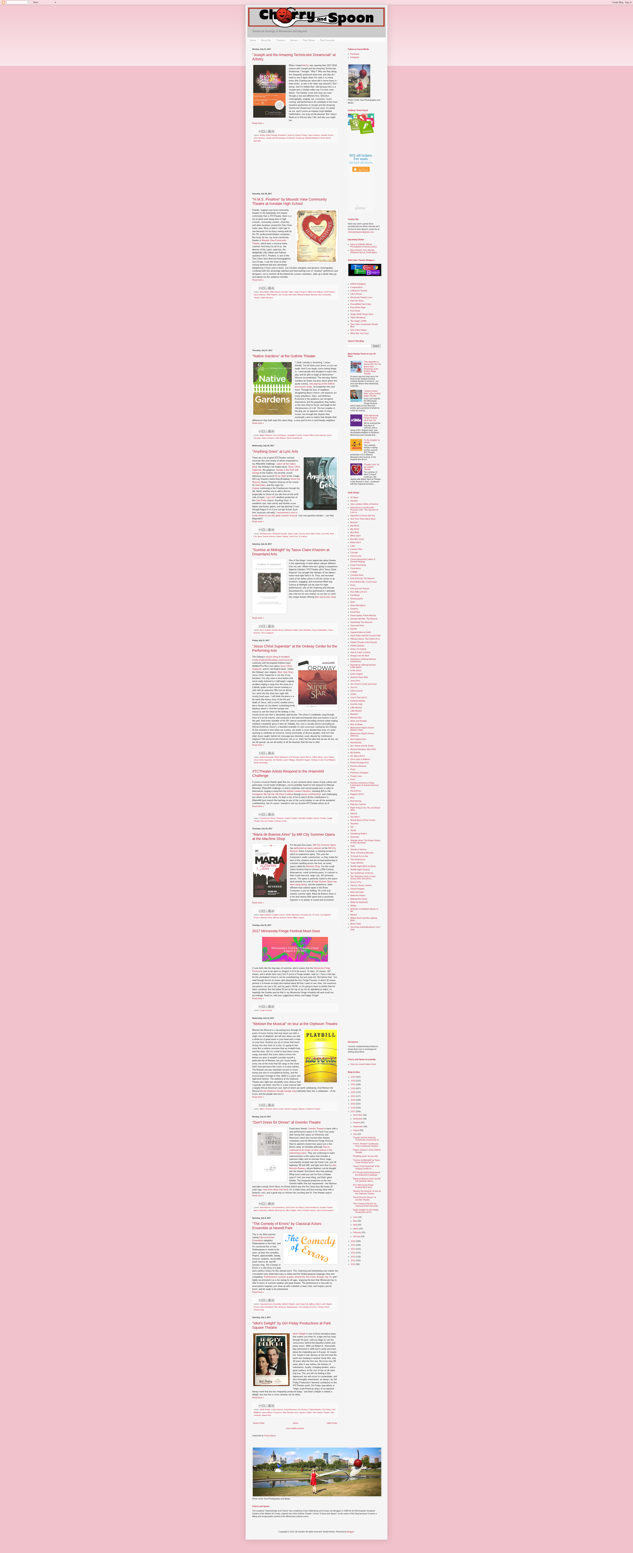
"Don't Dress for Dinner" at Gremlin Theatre (286, 1122)
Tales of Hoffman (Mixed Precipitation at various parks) (363, 245)
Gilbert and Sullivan (315, 292)
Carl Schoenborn (278, 1207)
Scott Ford (293, 536)
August (356, 1130)
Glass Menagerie (358, 605)
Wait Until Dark (357, 892)
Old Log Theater (267, 821)
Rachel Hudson (269, 536)
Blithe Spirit (355, 536)
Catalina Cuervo (278, 915)
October (357, 1122)
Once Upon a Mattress (360, 759)
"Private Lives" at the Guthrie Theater (371, 466)
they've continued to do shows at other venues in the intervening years (310, 1150)
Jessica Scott (304, 534)
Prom (352, 779)
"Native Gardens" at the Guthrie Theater (284, 356)
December (358, 1115)
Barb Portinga (271, 135)
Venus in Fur (356, 882)
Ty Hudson (303, 536)
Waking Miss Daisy (358, 899)
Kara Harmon (320, 435)
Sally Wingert (280, 438)
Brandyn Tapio (287, 292)
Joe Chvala (282, 295)
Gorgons (354, 609)
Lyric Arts (325, 534)
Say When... (355, 817)
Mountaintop (356, 742)
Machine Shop (313, 866)
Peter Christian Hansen (306, 1210)
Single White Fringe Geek (361, 314)
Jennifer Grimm (327, 135)
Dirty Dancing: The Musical (362, 578)
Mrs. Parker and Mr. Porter (362, 746)
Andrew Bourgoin (266, 757)
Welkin (353, 906)
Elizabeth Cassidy (279, 534)
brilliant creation (299, 791)
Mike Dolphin (291, 1210)
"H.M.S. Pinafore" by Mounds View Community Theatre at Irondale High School (289, 201)
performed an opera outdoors (307, 848)
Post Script (355, 311)
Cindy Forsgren (300, 292)
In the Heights (356, 674)
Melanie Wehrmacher (276, 1210)
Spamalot (354, 837)
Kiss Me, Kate (356, 704)
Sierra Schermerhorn (325, 1210)
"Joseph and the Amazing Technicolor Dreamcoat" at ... (367, 1138)
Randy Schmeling (261, 763)
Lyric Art (270, 497)
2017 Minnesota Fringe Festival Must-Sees (286, 931)
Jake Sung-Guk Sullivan (305, 1304)
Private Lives (356, 776)
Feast (352, 585)
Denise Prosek (301, 135)
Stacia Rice (266, 1415)
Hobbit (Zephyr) (357, 646)
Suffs (352, 846)
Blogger (350, 1532)
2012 (353, 1257)
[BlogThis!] (263, 131)
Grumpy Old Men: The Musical (363, 619)
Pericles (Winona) (358, 766)
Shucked (354, 823)
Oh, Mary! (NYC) (357, 756)
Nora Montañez (305, 630)
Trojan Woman (356, 863)
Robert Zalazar (282, 536)
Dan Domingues (279, 435)
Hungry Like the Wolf (359, 656)
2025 (353, 1081)
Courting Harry (356, 575)
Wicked (353, 915)
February (357, 1232)
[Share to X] (266, 131)
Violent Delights (357, 889)
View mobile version (295, 1428)
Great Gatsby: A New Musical (363, 615)
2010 (353, 1264)
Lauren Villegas (289, 760)
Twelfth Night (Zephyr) (360, 869)
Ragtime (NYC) (357, 794)
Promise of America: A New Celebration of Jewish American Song (364, 785)
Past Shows (309, 40)
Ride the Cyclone (358, 804)
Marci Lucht (320, 1304)
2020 (353, 1100)
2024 (353, 1084)
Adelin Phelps (265, 1409)
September (358, 1126)
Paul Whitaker (329, 760)
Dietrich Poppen (288, 1304)
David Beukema (290, 1409)
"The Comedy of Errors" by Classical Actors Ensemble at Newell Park (286, 1226)
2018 (353, 1108)
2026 (353, 1077)
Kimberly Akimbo (357, 701)
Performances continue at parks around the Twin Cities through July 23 (297, 1277)
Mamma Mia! (356, 718)
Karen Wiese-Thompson (272, 1412)
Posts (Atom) (270, 1436)
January (357, 1236)
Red (352, 798)
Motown (302, 1109)
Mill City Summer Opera (324, 845)
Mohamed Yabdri (291, 630)
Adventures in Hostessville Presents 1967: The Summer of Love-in (364, 509)
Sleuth (353, 830)
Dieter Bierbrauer (281, 757)
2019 (353, 1104)
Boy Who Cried (357, 539)
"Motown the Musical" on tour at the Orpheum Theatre (294, 1024)
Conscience (355, 568)
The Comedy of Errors (307, 1307)
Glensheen (260, 485)
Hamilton (309, 818)
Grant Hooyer (329, 292)
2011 (353, 1260)
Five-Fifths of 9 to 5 (358, 592)
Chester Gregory (291, 1109)
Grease (255, 488)
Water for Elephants (359, 902)
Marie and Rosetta (358, 721)
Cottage (353, 572)
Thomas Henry (323, 1307)
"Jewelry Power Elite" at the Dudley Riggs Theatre (372, 393)
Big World (354, 526)
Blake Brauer (275, 292)
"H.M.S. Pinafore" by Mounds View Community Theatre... (366, 1145)
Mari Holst (292, 295)
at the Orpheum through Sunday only (278, 1091)
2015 (353, 1245)
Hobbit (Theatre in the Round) (363, 642)
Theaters (280, 40)
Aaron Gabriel (265, 630)
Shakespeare (292, 1307)
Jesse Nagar (329, 757)
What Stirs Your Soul (359, 333)
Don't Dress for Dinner (295, 1207)
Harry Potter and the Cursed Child (365, 635)
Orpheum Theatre (313, 1109)
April (355, 1225)
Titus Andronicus (357, 859)
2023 (353, 1088)
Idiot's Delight (299, 1334)
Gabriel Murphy (315, 1409)
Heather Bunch (278, 630)
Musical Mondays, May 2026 (363, 749)
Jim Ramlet (277, 760)
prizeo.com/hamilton (311, 794)
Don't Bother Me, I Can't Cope (363, 582)
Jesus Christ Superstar (263, 760)
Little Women (356, 707)
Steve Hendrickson (294, 438)
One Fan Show (357, 301)
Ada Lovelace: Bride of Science (364, 504)
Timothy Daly (259, 1310)
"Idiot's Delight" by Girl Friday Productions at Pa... (365, 1211)
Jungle (353, 694)
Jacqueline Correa (294, 435)
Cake (352, 546)
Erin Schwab (294, 757)
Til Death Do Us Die (359, 856)
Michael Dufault (304, 295)
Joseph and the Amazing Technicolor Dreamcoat (285, 138)
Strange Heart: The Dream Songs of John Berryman (365, 841)
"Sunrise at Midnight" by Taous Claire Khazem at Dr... (366, 1161)
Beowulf (354, 522)
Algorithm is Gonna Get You (362, 515)
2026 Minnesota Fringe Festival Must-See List (371, 418)
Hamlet (353, 629)
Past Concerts (327, 40)
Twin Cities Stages (358, 330)
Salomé (353, 813)
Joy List (353, 687)
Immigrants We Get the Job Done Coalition (272, 794)
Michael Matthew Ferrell (314, 138)
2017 (353, 1111)
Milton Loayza (298, 918)
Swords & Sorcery (358, 849)
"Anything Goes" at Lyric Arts (275, 451)
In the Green (355, 670)
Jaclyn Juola (293, 534)
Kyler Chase (315, 534)
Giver (352, 602)
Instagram (354, 57)
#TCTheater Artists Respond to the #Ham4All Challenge (366, 1173)
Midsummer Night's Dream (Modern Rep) (362, 729)
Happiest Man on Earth (360, 632)
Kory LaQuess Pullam (303, 1412)
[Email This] (260, 131)
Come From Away (358, 565)
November (358, 1119)
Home (253, 40)
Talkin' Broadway (357, 317)
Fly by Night (280, 476)
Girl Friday (326, 1409)
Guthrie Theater (291, 818)
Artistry (305, 65)
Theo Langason (267, 633)
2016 (353, 1241)
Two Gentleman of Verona (361, 873)
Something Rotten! (358, 834)
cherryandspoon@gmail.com (361, 232)
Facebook (354, 54)
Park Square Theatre (321, 1412)
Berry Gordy (278, 1109)
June (355, 1217)
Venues (294, 40)
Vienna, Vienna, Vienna (361, 885)
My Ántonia (355, 752)
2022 (353, 1092)
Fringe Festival (266, 1010)
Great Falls (355, 612)
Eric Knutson (303, 1409)
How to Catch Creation (360, 652)
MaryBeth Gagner (303, 760)
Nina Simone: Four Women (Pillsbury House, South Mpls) (363, 251)
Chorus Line (355, 556)
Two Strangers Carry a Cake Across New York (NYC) (363, 877)
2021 (353, 1096)
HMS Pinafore (271, 295)
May (355, 1221)
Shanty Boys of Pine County (362, 820)
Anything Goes (265, 534)
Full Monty (355, 595)
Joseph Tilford (308, 435)
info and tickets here (325, 597)
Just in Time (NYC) (358, 697)
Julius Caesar (356, 691)
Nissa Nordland (266, 1307)
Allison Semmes (266, 1109)
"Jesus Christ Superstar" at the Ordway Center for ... (366, 1167)
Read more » (258, 123)
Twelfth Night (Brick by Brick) (363, 866)
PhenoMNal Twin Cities (360, 304)
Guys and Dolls (357, 625)
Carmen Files (356, 549)
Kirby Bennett (288, 1412)
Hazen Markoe (259, 295)
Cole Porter (261, 500)
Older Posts (332, 1423)
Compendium (356, 287)
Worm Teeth (355, 924)
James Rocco (305, 757)
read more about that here (275, 1189)
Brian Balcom (265, 1207)
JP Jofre (315, 915)
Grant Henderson (312, 1207)
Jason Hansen (314, 135)
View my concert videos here (363, 1064)
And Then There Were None (363, 519)
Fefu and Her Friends (359, 588)
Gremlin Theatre (316, 1128)
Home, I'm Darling (358, 649)
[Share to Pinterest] (272, 131)
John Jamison (259, 138)
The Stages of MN (358, 321)
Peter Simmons (280, 1307)
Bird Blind (354, 532)
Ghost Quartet (356, 599)
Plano (353, 769)
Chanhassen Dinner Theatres (272, 818)
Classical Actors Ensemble (270, 1304)
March (356, 1229)
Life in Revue (356, 294)
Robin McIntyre (267, 298)
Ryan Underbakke (319, 630)
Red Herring (355, 801)
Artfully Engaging (358, 284)
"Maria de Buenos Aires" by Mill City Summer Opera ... (367, 1180)
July (355, 1134)
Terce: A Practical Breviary (361, 853)
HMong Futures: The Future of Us (365, 639)
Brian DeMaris (265, 915)
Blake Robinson (266, 435)
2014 (353, 1249)
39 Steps (354, 497)
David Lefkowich (292, 915)
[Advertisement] (295, 168)
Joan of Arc (355, 681)
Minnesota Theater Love (361, 297)
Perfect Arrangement (359, 763)
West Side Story (285, 672)
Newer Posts (258, 1423)
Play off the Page (357, 307)
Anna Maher (264, 292)
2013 (353, 1253)
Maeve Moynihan (260, 1210)
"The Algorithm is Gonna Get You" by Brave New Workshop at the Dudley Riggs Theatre (372, 368)
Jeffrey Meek (317, 757)
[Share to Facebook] (269, 131)
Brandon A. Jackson (286, 135)
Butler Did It (355, 542)
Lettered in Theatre (358, 291)
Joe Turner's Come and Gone (363, 684)
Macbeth (354, 714)
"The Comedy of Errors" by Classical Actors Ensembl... (366, 1204)
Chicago (354, 552)
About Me (266, 40)
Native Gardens (268, 438)
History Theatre (320, 818)
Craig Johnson (277, 1409)
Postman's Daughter (359, 773)
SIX (351, 827)
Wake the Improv (357, 895)
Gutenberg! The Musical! (361, 622)
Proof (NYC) (355, 791)
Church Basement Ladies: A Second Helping (362, 560)
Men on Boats (356, 724)
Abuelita (354, 501)
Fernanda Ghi (305, 915)
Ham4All (301, 818)
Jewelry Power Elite (359, 677)
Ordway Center (317, 760)
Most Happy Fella (358, 739)
